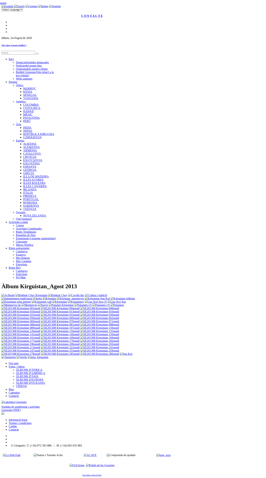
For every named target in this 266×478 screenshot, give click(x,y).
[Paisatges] (117, 305)
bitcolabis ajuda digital (92, 475)
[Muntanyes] (29, 305)
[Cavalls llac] (76, 295)
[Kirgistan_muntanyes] (70, 298)
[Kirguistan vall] (41, 301)
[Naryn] (43, 305)
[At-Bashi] (8, 295)
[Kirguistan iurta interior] (16, 301)
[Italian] (43, 6)
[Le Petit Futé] (11, 455)
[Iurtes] (37, 298)
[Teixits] (21, 357)
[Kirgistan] (49, 298)
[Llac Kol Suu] (117, 301)
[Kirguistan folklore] (123, 298)
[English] (7, 6)
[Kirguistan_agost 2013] (20, 308)
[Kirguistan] (59, 301)
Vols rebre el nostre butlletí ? (14, 45)
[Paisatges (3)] (101, 305)
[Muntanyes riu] (11, 305)
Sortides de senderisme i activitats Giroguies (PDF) (20, 408)
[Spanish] (55, 6)
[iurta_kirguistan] (38, 357)
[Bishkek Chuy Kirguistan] (31, 295)
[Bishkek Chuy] (57, 295)
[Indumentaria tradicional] (16, 298)
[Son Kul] (126, 353)
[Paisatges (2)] (83, 305)
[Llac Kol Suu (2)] (96, 301)
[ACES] (163, 455)
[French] (19, 6)
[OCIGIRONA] (77, 465)
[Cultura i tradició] (96, 295)
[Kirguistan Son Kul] (97, 298)
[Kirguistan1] (76, 301)
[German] (31, 6)
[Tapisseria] (8, 357)
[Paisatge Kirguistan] (61, 305)
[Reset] (37, 53)
